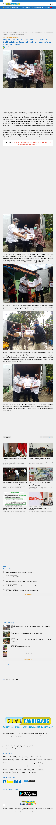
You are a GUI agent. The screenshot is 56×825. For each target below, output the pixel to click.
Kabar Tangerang (14, 37)
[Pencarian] (52, 4)
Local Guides (44, 766)
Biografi (20, 756)
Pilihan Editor (27, 769)
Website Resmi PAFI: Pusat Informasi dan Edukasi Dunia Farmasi (37, 1)
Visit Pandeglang (32, 772)
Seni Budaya (41, 769)
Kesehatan (5, 766)
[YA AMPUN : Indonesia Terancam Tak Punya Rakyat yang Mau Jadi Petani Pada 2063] (41, 450)
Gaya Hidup (33, 759)
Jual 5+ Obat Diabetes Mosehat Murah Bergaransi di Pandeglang (21, 586)
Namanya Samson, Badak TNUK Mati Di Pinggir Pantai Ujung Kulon (22, 590)
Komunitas (30, 766)
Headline (40, 759)
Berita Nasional (11, 32)
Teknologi (24, 772)
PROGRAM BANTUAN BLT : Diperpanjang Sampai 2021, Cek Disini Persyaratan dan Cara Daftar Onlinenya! (40, 508)
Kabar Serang (32, 763)
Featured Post (24, 759)
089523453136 (11, 750)
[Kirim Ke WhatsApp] (52, 437)
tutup (4, 804)
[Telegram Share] (49, 437)
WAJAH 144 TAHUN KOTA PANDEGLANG (20, 646)
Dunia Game (39, 756)
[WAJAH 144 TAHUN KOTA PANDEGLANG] (5, 647)
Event (45, 756)
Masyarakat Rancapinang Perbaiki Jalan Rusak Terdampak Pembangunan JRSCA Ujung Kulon (31, 640)
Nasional (5, 769)
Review (33, 769)
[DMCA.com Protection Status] (29, 780)
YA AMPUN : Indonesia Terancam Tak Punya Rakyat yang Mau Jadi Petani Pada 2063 (39, 459)
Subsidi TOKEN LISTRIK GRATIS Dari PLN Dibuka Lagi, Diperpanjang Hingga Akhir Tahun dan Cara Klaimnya (14, 508)
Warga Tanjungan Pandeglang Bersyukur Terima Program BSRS (26, 633)
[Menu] (4, 4)
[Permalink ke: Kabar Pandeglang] (4, 47)
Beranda (5, 32)
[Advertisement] (28, 20)
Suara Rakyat (16, 772)
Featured (17, 759)
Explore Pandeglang (8, 759)
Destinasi (31, 756)
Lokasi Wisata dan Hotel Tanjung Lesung (16, 576)
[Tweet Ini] (44, 437)
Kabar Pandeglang (9, 46)
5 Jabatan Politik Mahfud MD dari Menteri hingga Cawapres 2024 (14, 459)
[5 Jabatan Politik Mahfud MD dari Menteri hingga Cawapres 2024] (15, 450)
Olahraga (12, 769)
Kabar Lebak (12, 763)
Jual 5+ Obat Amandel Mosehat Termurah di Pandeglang (19, 572)
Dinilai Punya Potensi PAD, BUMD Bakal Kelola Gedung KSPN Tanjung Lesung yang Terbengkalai (30, 627)
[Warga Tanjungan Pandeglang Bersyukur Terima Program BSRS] (6, 634)
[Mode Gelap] (50, 4)
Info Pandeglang (48, 759)
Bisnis (25, 756)
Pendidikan (18, 769)
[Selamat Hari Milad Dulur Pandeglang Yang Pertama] (5, 654)
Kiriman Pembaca (22, 766)
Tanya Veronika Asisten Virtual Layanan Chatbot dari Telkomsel (21, 581)
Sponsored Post (7, 772)
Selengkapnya (27, 594)
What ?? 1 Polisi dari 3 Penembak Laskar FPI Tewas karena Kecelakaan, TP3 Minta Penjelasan (15, 483)
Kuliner (37, 766)
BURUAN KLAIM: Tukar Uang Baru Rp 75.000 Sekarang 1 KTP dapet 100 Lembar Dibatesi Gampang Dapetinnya (39, 484)
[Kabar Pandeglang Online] (12, 4)
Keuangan (13, 766)
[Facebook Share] (41, 437)
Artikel (4, 756)
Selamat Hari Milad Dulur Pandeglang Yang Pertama (23, 653)
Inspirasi (5, 763)
